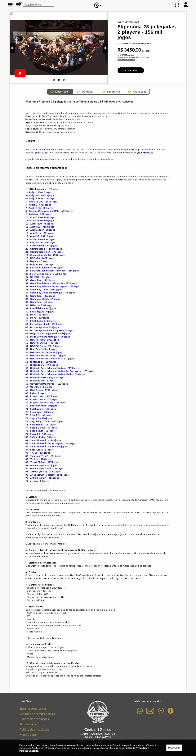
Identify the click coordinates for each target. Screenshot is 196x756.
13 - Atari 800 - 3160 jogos (39, 226)
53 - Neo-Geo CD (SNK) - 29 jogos (43, 352)
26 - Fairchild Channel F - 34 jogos (44, 267)
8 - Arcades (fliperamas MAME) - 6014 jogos (49, 211)
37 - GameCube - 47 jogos (39, 302)
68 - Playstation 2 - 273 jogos (41, 399)
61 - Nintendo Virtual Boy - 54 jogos (45, 377)
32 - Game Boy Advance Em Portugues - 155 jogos (52, 286)
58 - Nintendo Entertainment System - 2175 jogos (52, 368)
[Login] (186, 4)
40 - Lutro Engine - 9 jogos (39, 311)
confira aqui (41, 152)
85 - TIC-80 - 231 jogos (37, 452)
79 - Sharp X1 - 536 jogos (39, 434)
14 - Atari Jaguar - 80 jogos (40, 230)
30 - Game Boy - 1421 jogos (40, 280)
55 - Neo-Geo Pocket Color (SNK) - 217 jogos (49, 358)
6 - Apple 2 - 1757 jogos (38, 204)
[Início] (98, 5)
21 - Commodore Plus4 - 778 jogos (44, 252)
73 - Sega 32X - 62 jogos (38, 415)
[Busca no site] (19, 4)
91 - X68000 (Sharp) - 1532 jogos (43, 471)
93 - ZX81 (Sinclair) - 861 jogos (42, 478)
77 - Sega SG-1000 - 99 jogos (41, 427)
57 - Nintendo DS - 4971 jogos (41, 365)
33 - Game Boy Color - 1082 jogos (43, 289)
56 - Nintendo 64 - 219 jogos (40, 361)
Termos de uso (29, 724)
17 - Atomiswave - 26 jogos (40, 239)
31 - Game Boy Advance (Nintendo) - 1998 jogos (51, 283)
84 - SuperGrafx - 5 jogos (39, 449)
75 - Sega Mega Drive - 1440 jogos (44, 421)
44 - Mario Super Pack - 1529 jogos (44, 324)
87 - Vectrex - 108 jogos (38, 459)
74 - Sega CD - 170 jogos (38, 418)
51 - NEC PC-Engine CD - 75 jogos (43, 346)
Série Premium (132, 21)
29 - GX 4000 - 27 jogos (38, 277)
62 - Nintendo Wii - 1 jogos (40, 380)
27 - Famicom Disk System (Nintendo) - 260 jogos (52, 270)
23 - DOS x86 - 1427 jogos (39, 258)
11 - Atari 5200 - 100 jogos (39, 220)
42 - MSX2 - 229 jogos (37, 317)
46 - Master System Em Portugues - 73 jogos (49, 330)
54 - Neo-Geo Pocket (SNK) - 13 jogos (45, 355)
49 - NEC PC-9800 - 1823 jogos (42, 339)
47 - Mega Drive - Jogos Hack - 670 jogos (47, 333)
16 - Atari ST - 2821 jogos (39, 236)
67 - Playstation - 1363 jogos (41, 396)
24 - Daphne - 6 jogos (37, 261)
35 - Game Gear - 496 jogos (40, 296)
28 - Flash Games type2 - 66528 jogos (45, 274)
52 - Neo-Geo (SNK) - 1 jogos (41, 349)
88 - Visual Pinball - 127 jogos (41, 462)
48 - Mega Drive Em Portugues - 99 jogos (47, 336)
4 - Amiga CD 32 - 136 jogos (40, 198)
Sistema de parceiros (33, 708)
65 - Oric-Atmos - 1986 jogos (41, 390)
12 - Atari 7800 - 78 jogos (39, 223)
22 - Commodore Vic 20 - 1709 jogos (45, 255)
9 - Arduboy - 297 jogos (38, 214)
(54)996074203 (145, 152)
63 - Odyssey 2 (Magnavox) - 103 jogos (46, 384)
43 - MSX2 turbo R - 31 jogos (40, 321)
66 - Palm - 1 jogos (35, 393)
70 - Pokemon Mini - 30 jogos (41, 405)
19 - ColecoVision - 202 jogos (41, 245)
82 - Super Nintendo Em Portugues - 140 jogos (50, 443)
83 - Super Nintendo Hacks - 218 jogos (46, 446)
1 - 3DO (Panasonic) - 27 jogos (42, 189)
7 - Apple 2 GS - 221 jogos (39, 208)
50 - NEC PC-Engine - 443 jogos (42, 343)
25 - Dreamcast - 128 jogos (40, 264)
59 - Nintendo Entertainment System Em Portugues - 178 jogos (59, 371)
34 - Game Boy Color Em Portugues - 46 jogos (50, 292)
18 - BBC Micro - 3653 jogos (40, 242)
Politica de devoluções (34, 719)
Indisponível (130, 70)
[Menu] (10, 4)
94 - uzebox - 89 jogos (37, 481)
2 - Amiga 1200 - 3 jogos (38, 192)
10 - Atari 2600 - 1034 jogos (40, 217)
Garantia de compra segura (37, 713)
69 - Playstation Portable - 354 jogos (45, 402)
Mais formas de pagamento (126, 60)
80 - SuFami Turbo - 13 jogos (40, 437)
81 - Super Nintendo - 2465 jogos (43, 440)
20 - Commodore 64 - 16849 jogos (43, 248)
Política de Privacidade (136, 747)
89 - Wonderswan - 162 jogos (41, 465)
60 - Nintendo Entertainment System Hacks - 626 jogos (55, 374)
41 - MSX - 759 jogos (36, 314)
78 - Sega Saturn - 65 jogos (40, 430)
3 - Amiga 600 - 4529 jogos (39, 195)
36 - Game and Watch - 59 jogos (42, 299)
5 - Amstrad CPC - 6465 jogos (41, 201)
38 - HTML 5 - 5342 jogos (39, 305)
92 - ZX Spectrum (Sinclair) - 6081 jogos (47, 474)
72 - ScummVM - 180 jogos (39, 412)
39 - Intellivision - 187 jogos (40, 308)
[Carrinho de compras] (176, 4)
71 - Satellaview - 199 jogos (40, 409)
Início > (121, 21)
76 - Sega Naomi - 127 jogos (40, 424)
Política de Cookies (28, 750)
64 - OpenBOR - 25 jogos (38, 387)
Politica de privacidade (34, 729)
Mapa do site (28, 734)
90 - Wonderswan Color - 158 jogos (44, 468)
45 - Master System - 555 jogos (42, 327)
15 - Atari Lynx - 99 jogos (39, 233)
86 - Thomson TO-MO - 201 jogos (43, 456)
